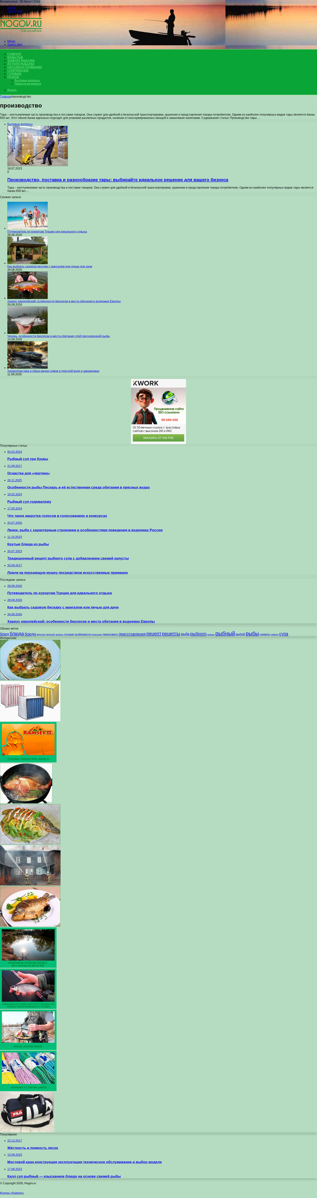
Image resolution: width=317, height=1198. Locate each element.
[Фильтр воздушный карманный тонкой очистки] (30, 720)
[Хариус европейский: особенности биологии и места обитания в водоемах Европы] (27, 298)
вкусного (41, 634)
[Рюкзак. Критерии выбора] (28, 1049)
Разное (13, 77)
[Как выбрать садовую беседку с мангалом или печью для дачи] (27, 263)
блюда (17, 633)
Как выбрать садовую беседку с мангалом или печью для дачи (49, 266)
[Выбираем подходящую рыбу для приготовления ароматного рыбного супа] (30, 679)
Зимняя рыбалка (21, 60)
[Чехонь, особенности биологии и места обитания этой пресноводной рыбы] (27, 332)
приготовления (132, 634)
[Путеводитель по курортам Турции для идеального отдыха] (27, 228)
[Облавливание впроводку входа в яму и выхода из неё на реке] (28, 966)
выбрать (59, 634)
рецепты (171, 633)
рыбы (252, 633)
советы (274, 634)
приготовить (110, 634)
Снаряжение (18, 70)
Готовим (14, 73)
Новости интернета (28, 83)
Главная (5, 96)
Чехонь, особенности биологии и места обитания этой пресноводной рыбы (58, 336)
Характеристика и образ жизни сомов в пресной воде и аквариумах (53, 371)
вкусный (50, 634)
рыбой (240, 634)
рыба (185, 634)
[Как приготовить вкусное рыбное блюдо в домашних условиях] (26, 802)
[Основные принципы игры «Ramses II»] (28, 761)
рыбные (211, 634)
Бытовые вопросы (27, 80)
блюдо (30, 634)
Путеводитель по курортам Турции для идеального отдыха (47, 231)
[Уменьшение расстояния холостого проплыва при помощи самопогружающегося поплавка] (28, 1007)
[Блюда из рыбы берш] (30, 925)
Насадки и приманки (24, 67)
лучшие (69, 634)
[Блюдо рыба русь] (30, 843)
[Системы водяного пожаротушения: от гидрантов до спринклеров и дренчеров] (30, 884)
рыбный (225, 633)
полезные (97, 634)
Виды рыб (15, 57)
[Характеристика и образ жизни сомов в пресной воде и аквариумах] (27, 367)
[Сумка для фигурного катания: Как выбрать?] (27, 1131)
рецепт (153, 633)
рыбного (198, 633)
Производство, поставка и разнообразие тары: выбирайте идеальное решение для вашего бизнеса (117, 179)
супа (283, 634)
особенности (83, 634)
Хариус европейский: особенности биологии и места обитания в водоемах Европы (64, 301)
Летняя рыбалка (20, 63)
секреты (265, 634)
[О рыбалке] (21, 35)
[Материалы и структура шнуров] (28, 1090)
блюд (4, 634)
